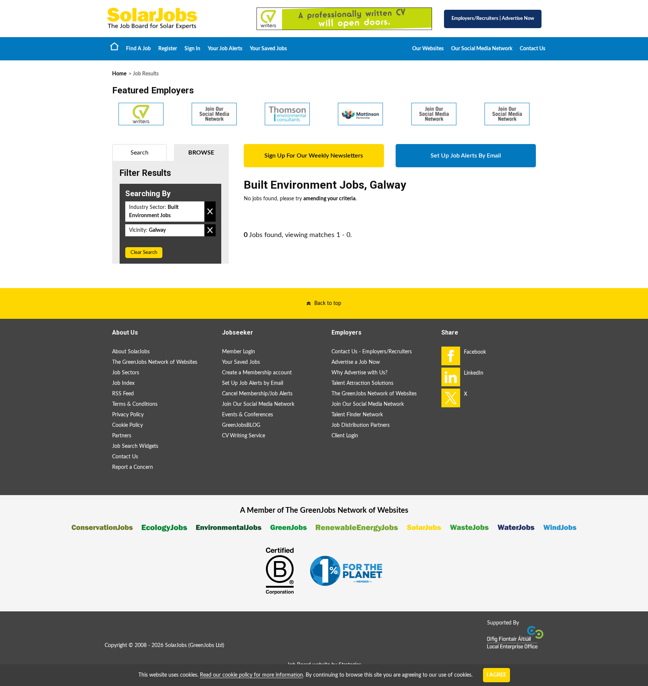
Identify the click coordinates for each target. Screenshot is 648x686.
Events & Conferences (247, 414)
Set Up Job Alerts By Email (465, 156)
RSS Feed (123, 393)
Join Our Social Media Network (258, 404)
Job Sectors (125, 372)
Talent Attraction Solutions (362, 383)
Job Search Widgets (135, 446)
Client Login (345, 435)
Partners (121, 435)
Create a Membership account (257, 372)
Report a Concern (132, 467)
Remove (210, 211)
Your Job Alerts (225, 48)
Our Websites (428, 48)
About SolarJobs (131, 351)
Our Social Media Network (481, 48)
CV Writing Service (243, 435)
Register (167, 48)
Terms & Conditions (135, 404)
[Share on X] (450, 398)
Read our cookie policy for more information (251, 675)
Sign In (192, 48)
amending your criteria (329, 198)
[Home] (174, 19)
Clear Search (143, 252)
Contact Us (532, 48)
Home (114, 46)
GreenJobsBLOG (241, 425)
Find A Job (138, 48)
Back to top (327, 303)
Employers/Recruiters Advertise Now (493, 18)
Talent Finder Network (357, 414)
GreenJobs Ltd (206, 645)
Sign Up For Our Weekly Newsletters (313, 156)
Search (139, 153)
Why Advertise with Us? (359, 372)
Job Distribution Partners (361, 425)
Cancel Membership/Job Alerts (257, 393)
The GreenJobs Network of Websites (154, 362)
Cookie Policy (127, 425)
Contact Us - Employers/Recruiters (372, 351)
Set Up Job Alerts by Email (252, 383)
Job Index (123, 383)
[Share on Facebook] (450, 356)
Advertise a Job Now (356, 362)
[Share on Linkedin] (450, 377)
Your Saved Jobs (268, 48)
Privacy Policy (128, 414)
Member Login (238, 351)
